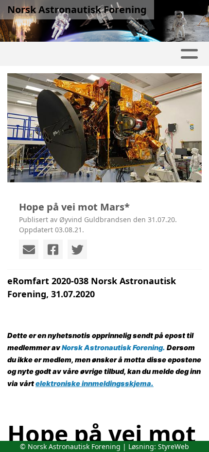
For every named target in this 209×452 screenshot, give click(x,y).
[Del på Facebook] (53, 249)
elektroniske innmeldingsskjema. (94, 383)
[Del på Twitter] (77, 249)
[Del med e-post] (28, 249)
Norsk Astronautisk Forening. (113, 347)
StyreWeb (173, 446)
